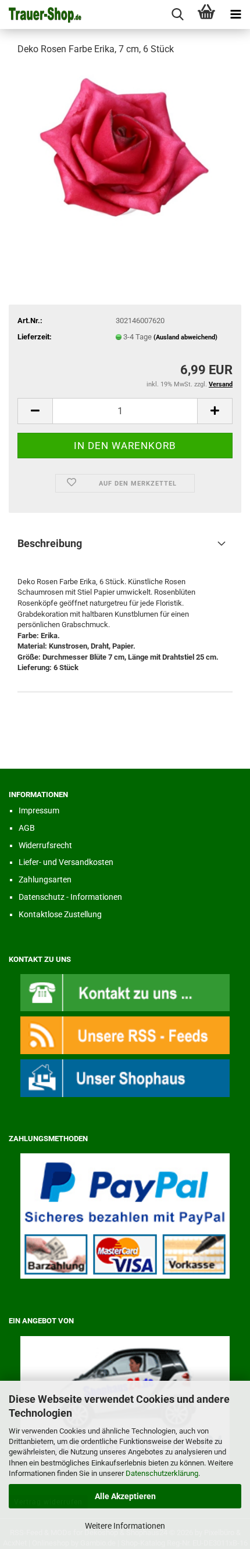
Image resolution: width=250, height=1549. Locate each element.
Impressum (39, 810)
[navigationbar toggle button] (235, 14)
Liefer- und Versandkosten (66, 862)
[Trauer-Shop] (40, 14)
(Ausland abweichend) (185, 337)
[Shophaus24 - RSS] (125, 1034)
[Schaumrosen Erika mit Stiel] (125, 153)
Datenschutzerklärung (162, 1473)
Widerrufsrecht (45, 845)
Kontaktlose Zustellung (60, 914)
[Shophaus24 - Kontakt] (125, 991)
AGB (27, 828)
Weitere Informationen (125, 1525)
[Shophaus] (125, 1077)
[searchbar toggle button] (177, 14)
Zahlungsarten (45, 879)
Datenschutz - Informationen (70, 897)
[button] (34, 411)
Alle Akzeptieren (125, 1496)
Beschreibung (49, 543)
